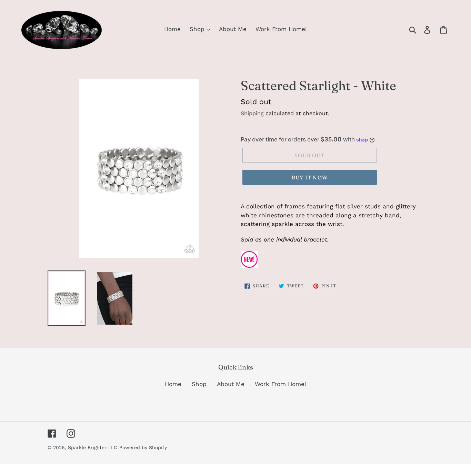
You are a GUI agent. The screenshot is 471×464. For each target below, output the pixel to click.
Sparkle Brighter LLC (92, 447)
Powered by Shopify (143, 447)
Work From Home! (280, 384)
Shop (199, 384)
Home (173, 384)
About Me (230, 384)
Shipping (252, 113)
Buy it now (310, 177)
